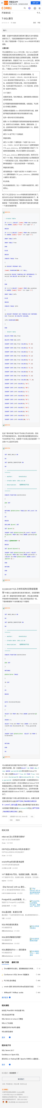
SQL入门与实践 (7, 1023)
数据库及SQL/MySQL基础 (11, 1027)
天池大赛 (16, 1084)
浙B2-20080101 (23, 1097)
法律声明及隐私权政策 (9, 1092)
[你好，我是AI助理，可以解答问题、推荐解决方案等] (29, 8)
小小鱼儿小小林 (6, 868)
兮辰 (3, 918)
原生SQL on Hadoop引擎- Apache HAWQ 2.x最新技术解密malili (21, 1059)
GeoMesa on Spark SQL (10, 1054)
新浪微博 (13, 1073)
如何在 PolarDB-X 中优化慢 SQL (13, 1010)
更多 (3, 1037)
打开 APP (35, 3)
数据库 (18, 820)
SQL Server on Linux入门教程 (12, 1019)
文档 (3, 1084)
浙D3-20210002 (22, 1099)
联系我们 (21, 1079)
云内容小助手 (6, 906)
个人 (38, 12)
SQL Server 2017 (8, 1050)
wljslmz (4, 881)
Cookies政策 (20, 1092)
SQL (32, 816)
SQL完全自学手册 (8, 1015)
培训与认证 (23, 1084)
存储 (11, 820)
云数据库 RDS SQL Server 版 (18, 816)
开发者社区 (9, 1084)
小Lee (3, 843)
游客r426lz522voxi (7, 931)
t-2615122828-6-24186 (9, 893)
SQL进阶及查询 (7, 1031)
